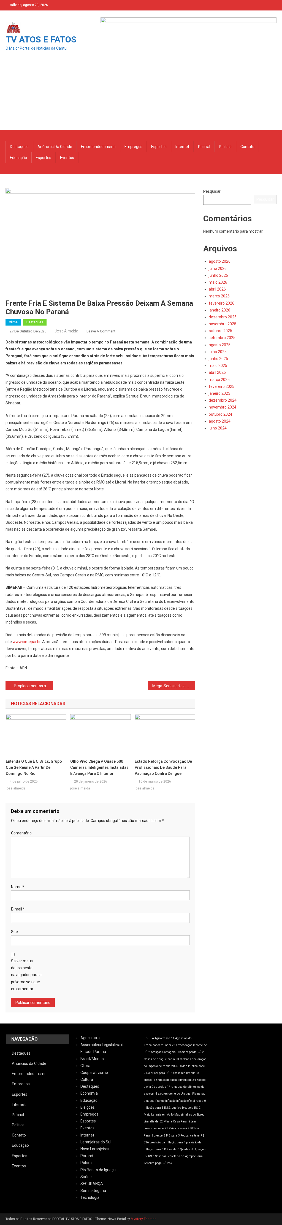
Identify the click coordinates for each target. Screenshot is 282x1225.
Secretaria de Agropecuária (185, 1156)
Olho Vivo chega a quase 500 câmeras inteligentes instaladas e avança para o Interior (99, 767)
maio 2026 (218, 282)
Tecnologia (89, 1197)
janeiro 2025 (219, 393)
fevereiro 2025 (221, 386)
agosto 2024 (220, 421)
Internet (182, 146)
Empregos (133, 146)
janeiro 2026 (219, 310)
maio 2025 (218, 365)
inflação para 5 (153, 1108)
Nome (17, 887)
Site (14, 932)
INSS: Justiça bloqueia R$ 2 (182, 1108)
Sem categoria (93, 1190)
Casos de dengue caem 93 (161, 1059)
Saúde (86, 1177)
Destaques (19, 146)
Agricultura (90, 1038)
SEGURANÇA (91, 1183)
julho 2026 (218, 268)
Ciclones (185, 1059)
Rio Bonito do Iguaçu (98, 1170)
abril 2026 (217, 289)
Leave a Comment (100, 331)
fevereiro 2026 (221, 303)
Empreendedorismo (98, 146)
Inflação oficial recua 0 (191, 1101)
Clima (13, 322)
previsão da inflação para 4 (167, 1142)
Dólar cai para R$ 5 (159, 1073)
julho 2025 (218, 352)
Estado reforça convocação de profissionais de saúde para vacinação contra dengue (163, 767)
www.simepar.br (26, 642)
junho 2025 (218, 358)
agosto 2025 (220, 345)
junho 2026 (218, 275)
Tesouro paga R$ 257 (158, 1163)
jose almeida (66, 331)
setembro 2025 (222, 337)
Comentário (21, 833)
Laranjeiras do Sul (95, 1142)
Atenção (156, 1052)
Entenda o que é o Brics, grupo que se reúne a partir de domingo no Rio (34, 767)
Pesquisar (212, 191)
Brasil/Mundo (92, 1059)
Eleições (87, 1107)
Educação (18, 157)
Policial (204, 146)
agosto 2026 (220, 261)
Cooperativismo (94, 1072)
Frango (159, 1101)
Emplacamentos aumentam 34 (176, 1080)
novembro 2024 (222, 407)
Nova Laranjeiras (94, 1149)
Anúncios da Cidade (54, 146)
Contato (247, 146)
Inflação (170, 1101)
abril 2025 (217, 372)
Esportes (159, 146)
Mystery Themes (143, 1219)
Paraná (86, 1156)
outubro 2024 (220, 414)
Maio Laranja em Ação (158, 1114)
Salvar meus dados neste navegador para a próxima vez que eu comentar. (26, 975)
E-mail (18, 909)
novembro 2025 (222, 324)
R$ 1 (151, 1156)
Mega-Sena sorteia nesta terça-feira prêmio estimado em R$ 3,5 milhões (173, 686)
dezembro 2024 (223, 400)
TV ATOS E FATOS (41, 39)
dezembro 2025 (223, 317)
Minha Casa (172, 1121)
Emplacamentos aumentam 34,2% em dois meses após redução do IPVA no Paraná (33, 686)
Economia (89, 1093)
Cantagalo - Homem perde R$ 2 (183, 1052)
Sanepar (160, 1156)
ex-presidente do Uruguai (174, 1093)
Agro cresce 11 (164, 1038)
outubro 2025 (220, 331)
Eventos (67, 157)
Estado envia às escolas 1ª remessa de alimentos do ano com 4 (174, 1086)
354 (151, 1038)
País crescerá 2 (179, 1128)
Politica (225, 146)
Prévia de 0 (171, 1149)
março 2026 (219, 296)
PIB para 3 (173, 1135)
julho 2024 (218, 428)
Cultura (86, 1079)
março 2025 (219, 379)
